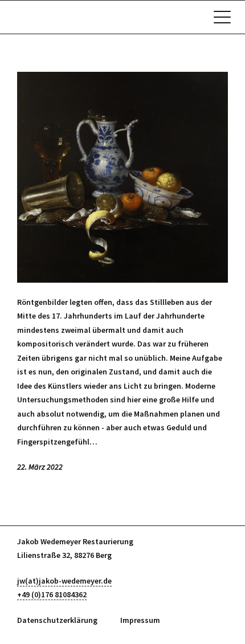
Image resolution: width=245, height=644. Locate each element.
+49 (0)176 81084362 (52, 594)
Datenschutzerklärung (57, 620)
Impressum (140, 620)
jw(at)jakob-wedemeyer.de (64, 581)
